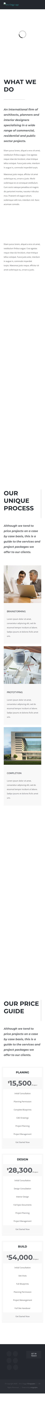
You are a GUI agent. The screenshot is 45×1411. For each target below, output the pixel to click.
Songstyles (31, 1384)
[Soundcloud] (9, 1367)
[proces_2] (22, 647)
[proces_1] (22, 566)
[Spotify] (15, 1367)
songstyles (34, 1387)
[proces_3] (22, 728)
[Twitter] (15, 1354)
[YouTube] (9, 1360)
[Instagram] (15, 1360)
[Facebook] (9, 1354)
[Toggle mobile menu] (40, 4)
